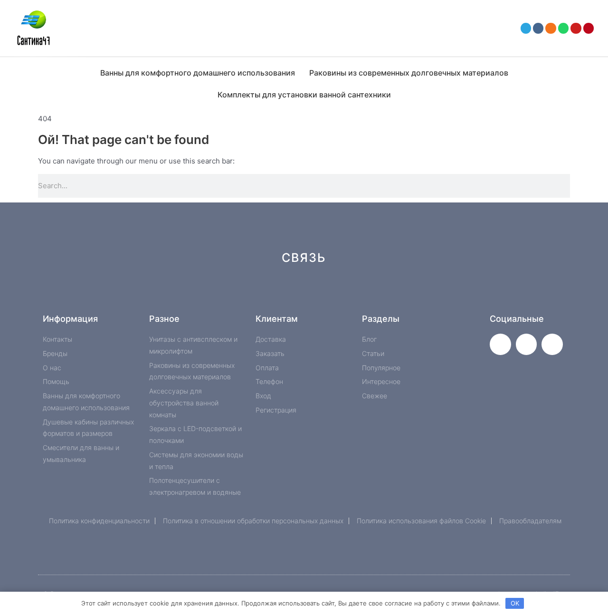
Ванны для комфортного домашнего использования (197, 72)
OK (515, 603)
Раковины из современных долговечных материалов (408, 72)
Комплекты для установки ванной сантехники (304, 94)
